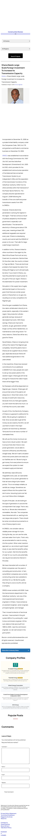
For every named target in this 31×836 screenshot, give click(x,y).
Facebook (4, 832)
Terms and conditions (8, 815)
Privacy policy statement (8, 813)
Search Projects (15, 56)
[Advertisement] (15, 15)
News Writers (5, 826)
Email (3, 774)
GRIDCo (5, 156)
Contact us (4, 822)
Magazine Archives (6, 817)
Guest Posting (5, 824)
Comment (4, 746)
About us (3, 818)
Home (4, 76)
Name (3, 766)
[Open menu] (15, 34)
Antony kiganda (18, 84)
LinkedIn (3, 835)
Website (4, 782)
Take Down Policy (6, 828)
